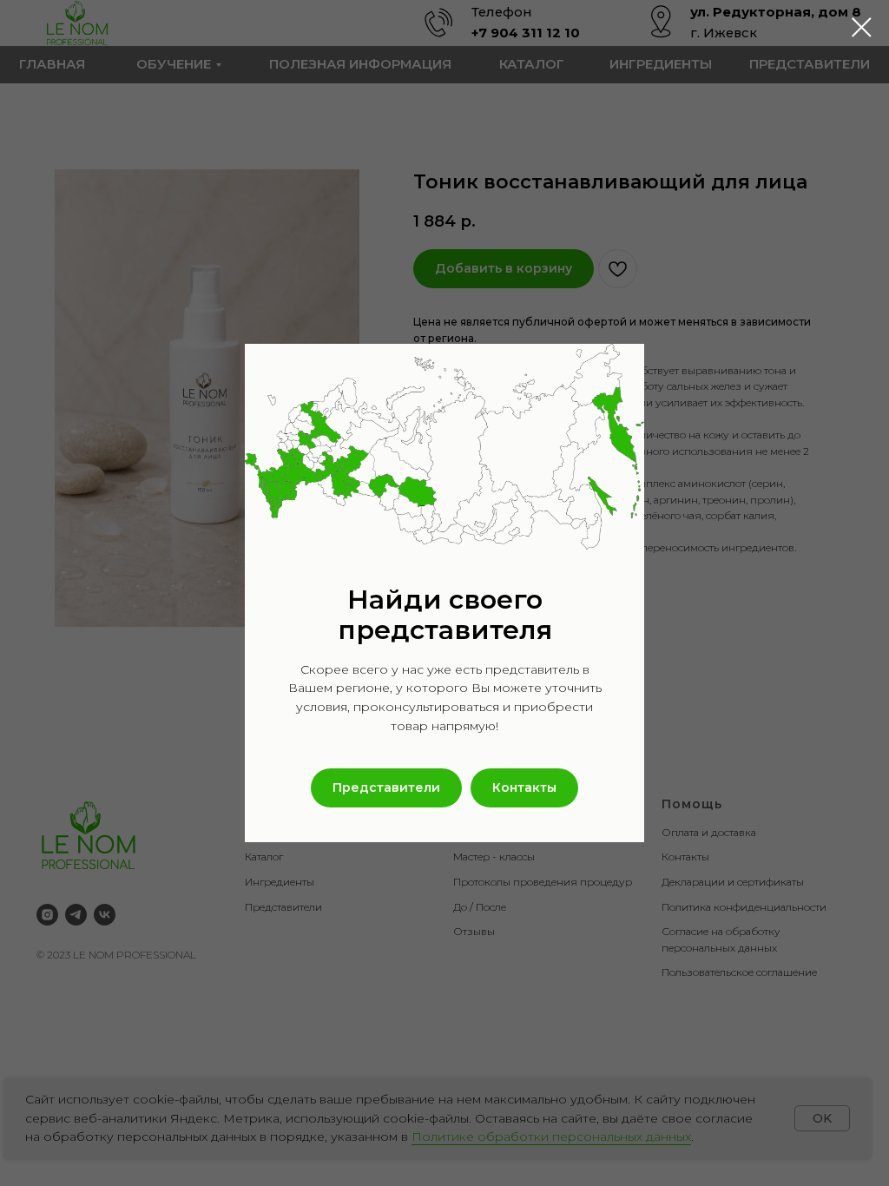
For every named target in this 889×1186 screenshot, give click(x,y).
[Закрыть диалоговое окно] (861, 27)
